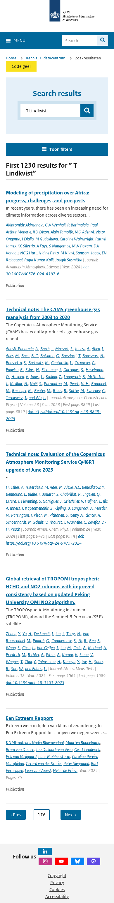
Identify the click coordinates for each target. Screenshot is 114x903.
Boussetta (14, 362)
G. (58, 355)
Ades (9, 355)
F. (98, 640)
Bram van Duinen (20, 749)
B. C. (35, 355)
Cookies (57, 889)
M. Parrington (17, 515)
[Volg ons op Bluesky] (77, 861)
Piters (50, 654)
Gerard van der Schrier (44, 763)
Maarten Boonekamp (82, 742)
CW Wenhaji (55, 225)
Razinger (19, 390)
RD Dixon (41, 232)
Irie (84, 661)
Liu (63, 647)
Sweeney (93, 390)
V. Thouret (53, 522)
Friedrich (13, 654)
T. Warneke (73, 522)
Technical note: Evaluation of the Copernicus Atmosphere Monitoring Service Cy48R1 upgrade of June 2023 (55, 462)
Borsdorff (69, 355)
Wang (11, 647)
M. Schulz (36, 522)
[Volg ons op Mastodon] (93, 861)
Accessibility (57, 896)
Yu (25, 633)
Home (11, 58)
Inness (80, 348)
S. (71, 348)
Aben (96, 348)
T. (79, 355)
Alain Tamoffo (62, 232)
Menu (19, 40)
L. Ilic (103, 501)
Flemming (50, 369)
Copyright (57, 875)
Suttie (74, 390)
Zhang (11, 633)
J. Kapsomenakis (35, 508)
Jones (34, 376)
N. (102, 355)
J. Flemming (27, 501)
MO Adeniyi (84, 232)
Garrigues (71, 369)
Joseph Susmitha (68, 260)
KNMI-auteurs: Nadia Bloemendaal (35, 742)
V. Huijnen (89, 501)
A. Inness (13, 508)
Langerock (72, 376)
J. (52, 348)
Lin (58, 633)
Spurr (98, 661)
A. (37, 348)
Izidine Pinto (49, 253)
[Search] (102, 40)
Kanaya (69, 661)
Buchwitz (35, 362)
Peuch (74, 383)
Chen (26, 647)
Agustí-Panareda (20, 348)
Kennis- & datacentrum (45, 58)
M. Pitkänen (54, 515)
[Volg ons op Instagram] (45, 861)
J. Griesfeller (69, 501)
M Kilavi (67, 253)
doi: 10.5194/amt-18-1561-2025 (35, 682)
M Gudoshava (46, 239)
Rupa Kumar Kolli (38, 260)
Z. (60, 376)
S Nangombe (59, 246)
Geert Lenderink (87, 749)
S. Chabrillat (66, 494)
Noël (33, 383)
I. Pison (36, 515)
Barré (44, 348)
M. (17, 355)
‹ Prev (15, 814)
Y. (19, 633)
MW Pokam (82, 246)
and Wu (35, 397)
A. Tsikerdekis (32, 487)
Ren (92, 640)
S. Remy (72, 515)
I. (103, 348)
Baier (25, 355)
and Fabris (33, 668)
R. (22, 369)
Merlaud (95, 647)
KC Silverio (26, 246)
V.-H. (85, 383)
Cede (77, 647)
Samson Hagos (88, 253)
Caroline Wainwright (77, 239)
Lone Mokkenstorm (54, 756)
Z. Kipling (58, 508)
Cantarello (59, 362)
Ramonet (98, 383)
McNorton (95, 376)
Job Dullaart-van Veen (54, 749)
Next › (71, 814)
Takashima (47, 661)
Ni (80, 640)
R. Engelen (86, 494)
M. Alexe (66, 487)
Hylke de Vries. (65, 770)
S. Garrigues (48, 501)
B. (84, 376)
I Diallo (28, 239)
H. (38, 369)
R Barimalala (78, 225)
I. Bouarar (47, 494)
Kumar (67, 654)
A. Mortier (98, 508)
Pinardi (38, 640)
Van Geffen (46, 647)
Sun (14, 668)
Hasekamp (94, 369)
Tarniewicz (14, 397)
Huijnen (17, 376)
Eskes (29, 369)
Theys (70, 633)
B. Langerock (78, 508)
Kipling (51, 376)
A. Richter (88, 515)
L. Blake (30, 494)
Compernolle (61, 640)
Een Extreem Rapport (29, 718)
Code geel (21, 66)
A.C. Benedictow (87, 487)
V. (27, 376)
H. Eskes (12, 487)
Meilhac (16, 383)
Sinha (84, 654)
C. (93, 362)
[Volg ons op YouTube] (61, 861)
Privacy (57, 882)
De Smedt (42, 633)
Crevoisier (82, 362)
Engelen (12, 369)
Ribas (57, 390)
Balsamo (47, 355)
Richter (33, 654)
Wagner (12, 661)
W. (21, 668)
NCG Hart (28, 253)
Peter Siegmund (76, 763)
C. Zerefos (92, 522)
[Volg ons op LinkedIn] (45, 851)
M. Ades (50, 487)
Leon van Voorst (38, 770)
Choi (28, 661)
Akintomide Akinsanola (24, 225)
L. (71, 362)
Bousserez (90, 355)
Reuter (39, 390)
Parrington (53, 383)
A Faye (42, 246)
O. (8, 376)
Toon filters (60, 149)
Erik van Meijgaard (21, 756)
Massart (62, 348)
